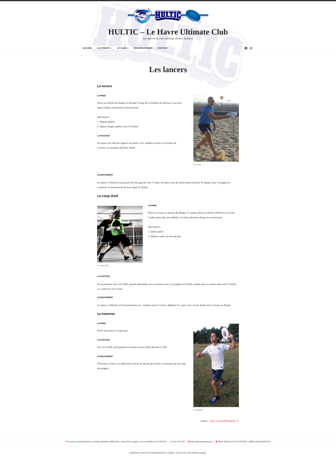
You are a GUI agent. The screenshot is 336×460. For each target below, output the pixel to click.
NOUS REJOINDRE (143, 48)
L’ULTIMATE (103, 48)
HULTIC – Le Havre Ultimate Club (168, 32)
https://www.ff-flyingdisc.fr (224, 420)
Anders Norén (199, 453)
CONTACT (163, 48)
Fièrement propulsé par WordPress (148, 453)
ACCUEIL (87, 48)
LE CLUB (121, 48)
